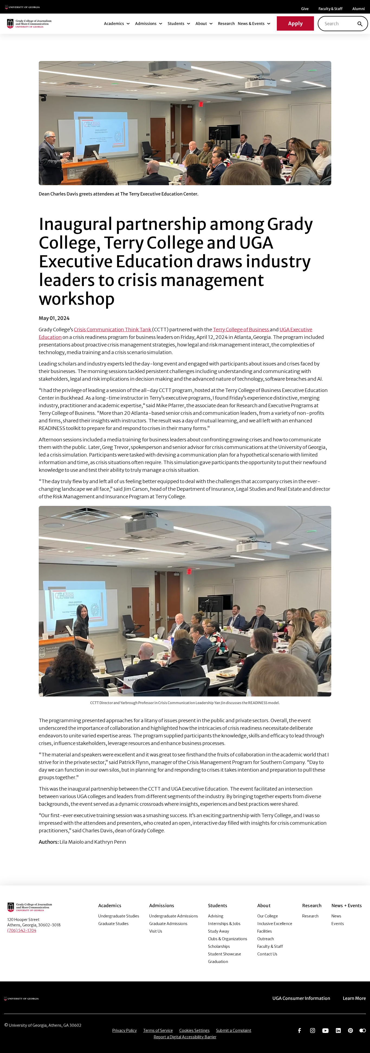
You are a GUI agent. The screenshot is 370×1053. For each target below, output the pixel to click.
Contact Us (267, 954)
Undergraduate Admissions (173, 916)
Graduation (218, 961)
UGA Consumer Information (301, 998)
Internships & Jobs (224, 923)
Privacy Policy (124, 1030)
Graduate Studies (113, 923)
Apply (295, 23)
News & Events (251, 23)
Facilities (264, 931)
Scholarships (219, 946)
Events (338, 923)
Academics (114, 23)
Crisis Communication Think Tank (113, 329)
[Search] (360, 24)
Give (305, 9)
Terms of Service (158, 1030)
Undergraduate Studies (118, 916)
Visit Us (155, 931)
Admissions (146, 23)
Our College (267, 916)
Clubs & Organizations (227, 938)
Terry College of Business (241, 329)
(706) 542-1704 (21, 930)
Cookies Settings (194, 1030)
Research (226, 23)
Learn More (354, 998)
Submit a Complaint (233, 1030)
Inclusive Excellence (274, 923)
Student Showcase (224, 954)
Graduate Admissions (168, 923)
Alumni (358, 9)
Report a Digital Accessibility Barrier (185, 1037)
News (336, 916)
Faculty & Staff (330, 9)
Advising (215, 916)
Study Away (218, 931)
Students (176, 23)
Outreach (265, 938)
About (201, 23)
